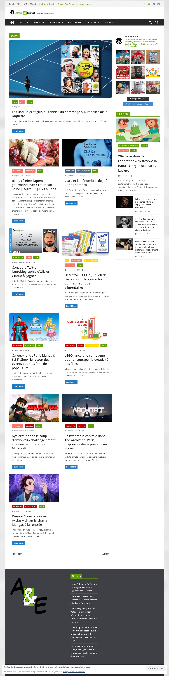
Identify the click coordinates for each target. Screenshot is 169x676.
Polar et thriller (83, 171)
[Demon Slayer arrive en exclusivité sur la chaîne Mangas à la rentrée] (34, 488)
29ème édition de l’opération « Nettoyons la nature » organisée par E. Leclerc (137, 163)
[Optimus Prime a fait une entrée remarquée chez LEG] (138, 72)
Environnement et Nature (128, 146)
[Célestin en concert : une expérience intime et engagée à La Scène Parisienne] (124, 205)
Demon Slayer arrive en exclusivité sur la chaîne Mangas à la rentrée (30, 520)
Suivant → (107, 553)
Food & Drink (17, 171)
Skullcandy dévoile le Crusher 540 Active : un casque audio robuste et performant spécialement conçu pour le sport (146, 247)
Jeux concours (18, 258)
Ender (31, 107)
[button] (26, 22)
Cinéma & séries (30, 506)
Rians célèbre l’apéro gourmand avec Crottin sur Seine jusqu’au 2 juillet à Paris (34, 184)
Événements (29, 345)
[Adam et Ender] (12, 22)
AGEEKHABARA (74, 22)
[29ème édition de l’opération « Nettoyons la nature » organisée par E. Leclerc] (138, 130)
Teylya (82, 175)
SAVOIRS (144, 146)
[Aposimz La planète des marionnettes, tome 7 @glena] (138, 87)
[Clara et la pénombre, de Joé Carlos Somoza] (87, 152)
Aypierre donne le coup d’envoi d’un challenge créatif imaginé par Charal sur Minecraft (33, 442)
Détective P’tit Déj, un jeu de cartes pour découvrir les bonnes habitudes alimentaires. (86, 281)
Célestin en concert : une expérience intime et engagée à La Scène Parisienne (146, 203)
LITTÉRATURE (38, 22)
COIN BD (21, 22)
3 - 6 (67, 260)
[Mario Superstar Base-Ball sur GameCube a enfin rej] (153, 57)
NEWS (15, 102)
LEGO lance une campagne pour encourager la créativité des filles (86, 359)
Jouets (80, 345)
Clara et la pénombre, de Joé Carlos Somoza (86, 182)
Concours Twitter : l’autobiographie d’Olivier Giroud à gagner (30, 271)
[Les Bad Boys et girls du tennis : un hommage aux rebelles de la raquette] (60, 69)
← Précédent (15, 553)
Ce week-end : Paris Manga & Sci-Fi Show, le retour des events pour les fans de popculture (33, 361)
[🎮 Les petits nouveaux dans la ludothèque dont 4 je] (123, 87)
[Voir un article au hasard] (156, 22)
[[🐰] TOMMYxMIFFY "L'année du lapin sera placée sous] (123, 72)
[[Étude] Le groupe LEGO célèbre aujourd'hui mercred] (153, 72)
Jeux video (29, 426)
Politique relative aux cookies (74, 672)
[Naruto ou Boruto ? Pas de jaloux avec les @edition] (153, 87)
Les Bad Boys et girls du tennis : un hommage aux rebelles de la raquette (59, 114)
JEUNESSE (92, 22)
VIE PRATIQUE (54, 22)
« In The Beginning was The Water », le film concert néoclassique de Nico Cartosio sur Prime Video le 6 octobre (65, 2)
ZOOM (30, 102)
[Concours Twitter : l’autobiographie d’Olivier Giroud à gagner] (34, 240)
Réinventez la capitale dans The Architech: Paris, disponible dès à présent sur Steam (86, 442)
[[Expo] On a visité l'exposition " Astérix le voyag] (123, 57)
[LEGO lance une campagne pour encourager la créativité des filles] (87, 327)
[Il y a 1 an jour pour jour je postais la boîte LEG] (138, 57)
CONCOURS (109, 22)
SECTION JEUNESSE (91, 260)
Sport (22, 102)
